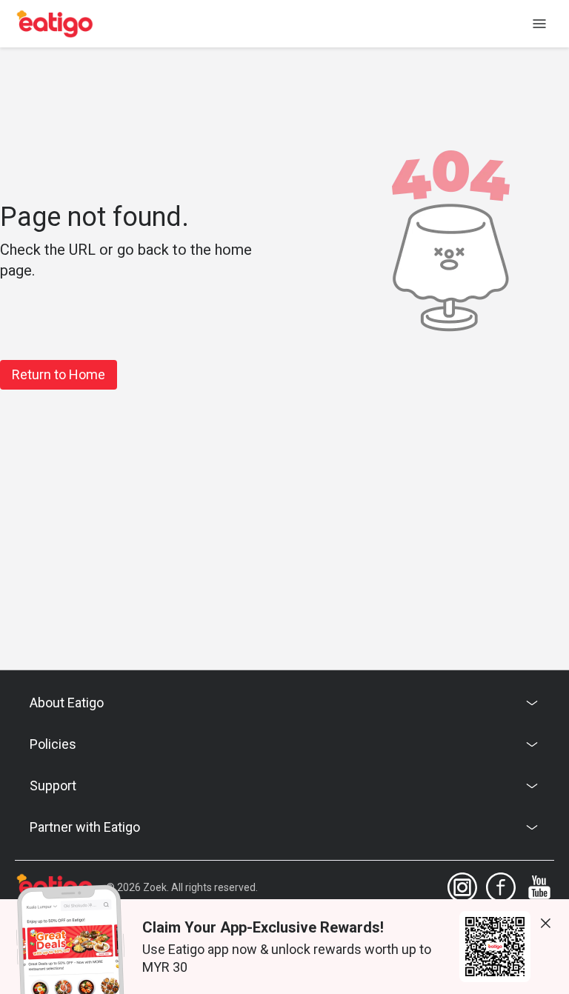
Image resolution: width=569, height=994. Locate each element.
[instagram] (462, 887)
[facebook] (501, 887)
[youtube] (539, 887)
